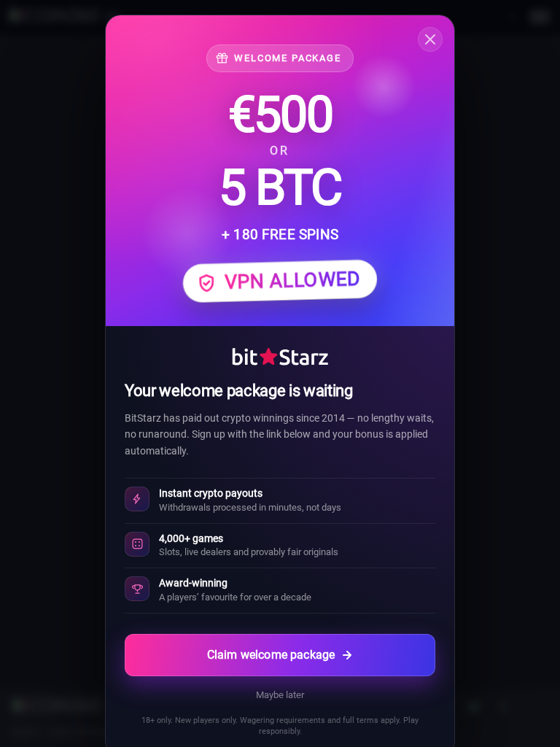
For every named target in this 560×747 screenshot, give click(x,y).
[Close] (430, 39)
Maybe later (280, 694)
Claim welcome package (271, 655)
